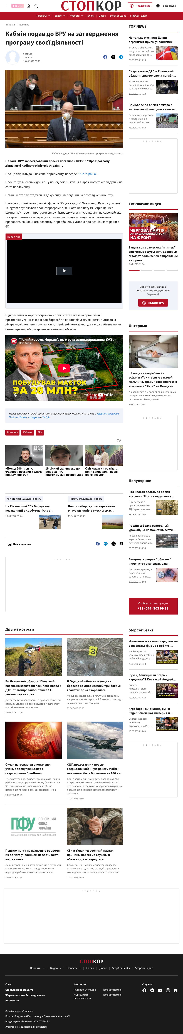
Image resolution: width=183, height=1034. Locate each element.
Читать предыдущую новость (24, 499)
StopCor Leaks (118, 16)
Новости (75, 16)
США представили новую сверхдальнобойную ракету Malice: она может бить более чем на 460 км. (94, 769)
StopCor (27, 54)
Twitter (23, 417)
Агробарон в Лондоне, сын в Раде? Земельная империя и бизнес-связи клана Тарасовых (151, 713)
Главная (10, 25)
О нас (8, 984)
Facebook (113, 414)
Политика (23, 25)
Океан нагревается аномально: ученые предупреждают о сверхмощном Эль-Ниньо (28, 769)
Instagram (33, 417)
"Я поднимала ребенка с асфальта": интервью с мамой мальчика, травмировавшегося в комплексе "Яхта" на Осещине (153, 379)
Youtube (13, 417)
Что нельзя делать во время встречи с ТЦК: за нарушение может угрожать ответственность (150, 498)
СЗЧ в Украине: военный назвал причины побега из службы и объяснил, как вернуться (90, 855)
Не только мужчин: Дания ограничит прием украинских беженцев (150, 42)
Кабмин (27, 432)
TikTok (45, 417)
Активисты (12, 1000)
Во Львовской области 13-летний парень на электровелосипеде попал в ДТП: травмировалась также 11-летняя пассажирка (33, 688)
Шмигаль (12, 432)
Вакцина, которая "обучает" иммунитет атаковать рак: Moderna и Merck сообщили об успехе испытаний (151, 566)
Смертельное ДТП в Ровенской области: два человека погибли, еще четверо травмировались (152, 75)
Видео (58, 16)
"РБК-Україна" (87, 174)
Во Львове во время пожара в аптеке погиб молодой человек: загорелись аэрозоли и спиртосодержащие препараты (152, 111)
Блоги (90, 16)
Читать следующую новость (86, 499)
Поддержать (143, 6)
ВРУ (40, 432)
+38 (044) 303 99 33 (153, 608)
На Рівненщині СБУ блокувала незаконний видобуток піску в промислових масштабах (28, 510)
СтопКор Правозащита (19, 990)
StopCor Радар (138, 16)
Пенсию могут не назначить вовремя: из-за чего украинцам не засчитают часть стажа (33, 855)
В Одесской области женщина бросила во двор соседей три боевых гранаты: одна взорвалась (94, 685)
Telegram (102, 414)
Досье (102, 16)
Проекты (41, 16)
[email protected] (38, 1027)
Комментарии (22, 544)
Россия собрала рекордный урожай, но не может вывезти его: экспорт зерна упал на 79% (151, 530)
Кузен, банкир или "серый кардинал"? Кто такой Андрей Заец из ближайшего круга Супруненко (151, 681)
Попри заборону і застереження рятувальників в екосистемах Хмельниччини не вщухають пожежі (95, 510)
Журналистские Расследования (25, 995)
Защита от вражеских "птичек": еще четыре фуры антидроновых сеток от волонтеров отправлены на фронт (153, 254)
